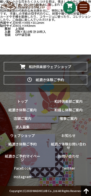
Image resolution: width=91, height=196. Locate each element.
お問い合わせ (68, 156)
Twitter (68, 168)
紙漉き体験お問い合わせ (68, 145)
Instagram (22, 176)
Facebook (22, 168)
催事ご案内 (68, 118)
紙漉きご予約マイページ (22, 158)
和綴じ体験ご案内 (68, 109)
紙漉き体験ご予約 (48, 79)
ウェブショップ (22, 135)
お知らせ (68, 135)
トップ (22, 101)
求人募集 (22, 126)
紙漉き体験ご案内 (22, 109)
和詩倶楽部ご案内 (68, 101)
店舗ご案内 (22, 118)
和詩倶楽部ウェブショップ (48, 66)
